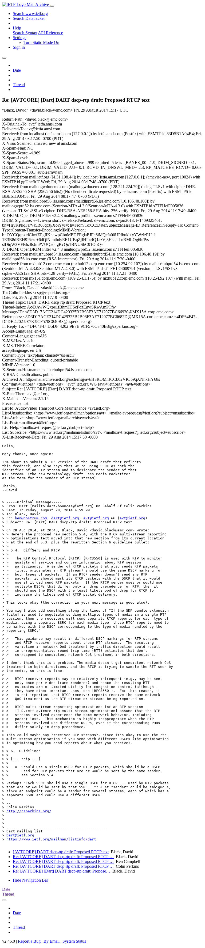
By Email (52, 941)
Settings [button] (19, 37)
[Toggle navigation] (52, 6)
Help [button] (17, 28)
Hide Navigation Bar (30, 880)
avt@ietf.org (96, 518)
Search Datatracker (29, 18)
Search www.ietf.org (30, 13)
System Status (74, 941)
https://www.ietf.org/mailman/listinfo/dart (51, 839)
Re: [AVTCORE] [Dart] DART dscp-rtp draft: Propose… (61, 871)
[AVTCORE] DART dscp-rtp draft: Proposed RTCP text (61, 852)
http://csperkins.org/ (28, 811)
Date (17, 70)
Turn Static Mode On (41, 42)
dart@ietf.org (65, 518)
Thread (19, 84)
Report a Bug (29, 941)
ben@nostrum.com (31, 518)
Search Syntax (25, 33)
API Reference (50, 33)
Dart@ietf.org (20, 835)
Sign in (19, 47)
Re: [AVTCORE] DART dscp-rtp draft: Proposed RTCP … (63, 856)
